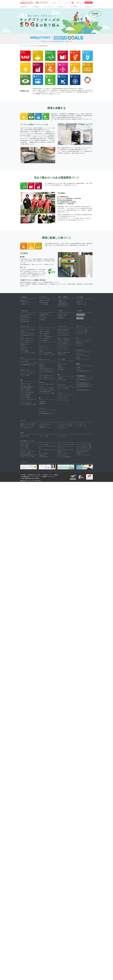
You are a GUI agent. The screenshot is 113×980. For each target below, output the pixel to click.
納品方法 (65, 297)
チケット (60, 362)
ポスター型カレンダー (63, 427)
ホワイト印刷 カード (44, 335)
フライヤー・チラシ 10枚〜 (27, 333)
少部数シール (80, 453)
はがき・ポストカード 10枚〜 (47, 387)
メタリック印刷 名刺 (26, 394)
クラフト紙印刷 (24, 351)
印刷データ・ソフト (82, 302)
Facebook (80, 318)
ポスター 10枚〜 (25, 361)
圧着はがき (42, 382)
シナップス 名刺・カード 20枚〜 (28, 404)
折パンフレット (43, 411)
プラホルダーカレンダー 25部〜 (65, 424)
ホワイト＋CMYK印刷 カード (47, 336)
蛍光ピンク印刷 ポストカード (47, 368)
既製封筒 (60, 378)
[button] (62, 6)
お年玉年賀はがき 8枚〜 (45, 391)
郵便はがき (42, 366)
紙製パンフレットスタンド (83, 341)
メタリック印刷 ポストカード (47, 375)
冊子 (40, 398)
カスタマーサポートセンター (28, 314)
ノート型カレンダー (81, 425)
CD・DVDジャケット (81, 350)
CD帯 (78, 357)
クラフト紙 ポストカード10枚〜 (47, 389)
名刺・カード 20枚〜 (26, 385)
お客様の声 (61, 317)
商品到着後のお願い (63, 304)
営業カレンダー (62, 316)
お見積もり (42, 319)
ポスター (22, 357)
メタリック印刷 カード (45, 338)
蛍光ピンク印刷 (24, 444)
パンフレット (42, 408)
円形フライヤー (24, 349)
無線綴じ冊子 (43, 403)
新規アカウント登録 (45, 300)
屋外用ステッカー (62, 354)
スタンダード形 (64, 340)
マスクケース (80, 345)
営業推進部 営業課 (44, 314)
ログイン (80, 2)
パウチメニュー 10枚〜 (82, 329)
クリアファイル (61, 384)
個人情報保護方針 (26, 476)
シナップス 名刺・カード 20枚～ (84, 447)
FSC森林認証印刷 (80, 375)
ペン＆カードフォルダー (64, 400)
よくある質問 (43, 317)
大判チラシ (23, 345)
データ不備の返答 (44, 304)
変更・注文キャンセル (64, 305)
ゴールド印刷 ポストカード (46, 377)
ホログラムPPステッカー (64, 335)
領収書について (62, 300)
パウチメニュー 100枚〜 (82, 331)
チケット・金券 (61, 359)
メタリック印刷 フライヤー (27, 340)
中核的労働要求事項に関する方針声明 (30, 478)
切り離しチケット (62, 367)
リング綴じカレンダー (26, 427)
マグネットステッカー (63, 349)
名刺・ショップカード (26, 383)
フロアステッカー (62, 347)
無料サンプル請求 (63, 314)
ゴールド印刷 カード (44, 340)
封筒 (58, 374)
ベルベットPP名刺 (25, 397)
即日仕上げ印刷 (24, 436)
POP (77, 338)
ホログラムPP (61, 436)
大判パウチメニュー (81, 333)
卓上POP (79, 343)
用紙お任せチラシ (25, 344)
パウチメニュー (79, 326)
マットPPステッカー (63, 333)
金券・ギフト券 (62, 364)
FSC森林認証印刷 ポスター (28, 364)
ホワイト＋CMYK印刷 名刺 (27, 392)
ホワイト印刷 (24, 446)
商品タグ (42, 351)
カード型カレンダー (81, 424)
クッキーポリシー (36, 476)
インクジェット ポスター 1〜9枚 (28, 363)
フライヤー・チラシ (25, 326)
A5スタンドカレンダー (45, 424)
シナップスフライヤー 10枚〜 (28, 352)
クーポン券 (61, 369)
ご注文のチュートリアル (27, 302)
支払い (60, 297)
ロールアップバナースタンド (28, 373)
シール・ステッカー (62, 326)
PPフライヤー (24, 347)
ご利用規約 (45, 474)
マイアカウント (43, 297)
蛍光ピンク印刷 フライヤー (27, 338)
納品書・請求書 (62, 302)
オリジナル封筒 (62, 379)
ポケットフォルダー (63, 396)
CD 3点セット (80, 353)
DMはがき (42, 364)
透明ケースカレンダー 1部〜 (28, 425)
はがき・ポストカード (44, 359)
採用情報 (44, 476)
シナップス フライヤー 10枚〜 (84, 444)
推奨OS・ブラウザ (26, 304)
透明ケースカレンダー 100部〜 (28, 424)
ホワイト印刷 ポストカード (46, 370)
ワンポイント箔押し (44, 436)
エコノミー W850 (25, 375)
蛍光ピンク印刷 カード (45, 333)
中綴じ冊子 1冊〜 (44, 456)
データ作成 (80, 297)
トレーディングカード (45, 349)
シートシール (63, 345)
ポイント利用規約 (54, 474)
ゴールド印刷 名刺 (25, 395)
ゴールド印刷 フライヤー (27, 342)
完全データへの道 (81, 304)
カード (40, 326)
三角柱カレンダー (44, 425)
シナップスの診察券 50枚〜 (46, 352)
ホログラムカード (44, 347)
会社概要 (25, 45)
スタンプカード (43, 345)
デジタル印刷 (27, 440)
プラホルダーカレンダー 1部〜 (65, 425)
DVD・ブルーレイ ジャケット (84, 359)
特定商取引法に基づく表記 (34, 474)
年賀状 (78, 367)
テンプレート (80, 300)
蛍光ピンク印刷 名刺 (26, 388)
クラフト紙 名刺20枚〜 (26, 402)
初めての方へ (26, 300)
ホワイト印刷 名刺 (25, 390)
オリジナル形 (65, 343)
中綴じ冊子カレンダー (45, 427)
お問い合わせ (25, 310)
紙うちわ (79, 369)
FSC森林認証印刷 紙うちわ (84, 371)
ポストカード (43, 363)
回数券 (60, 366)
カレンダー (22, 420)
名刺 (21, 379)
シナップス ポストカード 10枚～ (47, 393)
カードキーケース (62, 398)
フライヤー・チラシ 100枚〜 (28, 329)
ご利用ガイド (25, 297)
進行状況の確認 (43, 302)
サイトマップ (52, 476)
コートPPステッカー (63, 331)
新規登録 (89, 2)
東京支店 (42, 316)
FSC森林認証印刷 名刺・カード (29, 387)
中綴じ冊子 (42, 401)
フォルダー (60, 393)
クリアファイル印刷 (63, 388)
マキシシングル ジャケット (83, 355)
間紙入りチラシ (24, 331)
